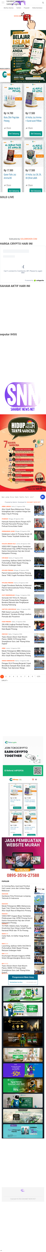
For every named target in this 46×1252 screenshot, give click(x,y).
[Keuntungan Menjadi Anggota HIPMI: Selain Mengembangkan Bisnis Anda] (39, 960)
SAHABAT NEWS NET (34, 502)
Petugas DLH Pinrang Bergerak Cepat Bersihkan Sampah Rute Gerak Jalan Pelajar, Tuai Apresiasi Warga (16, 665)
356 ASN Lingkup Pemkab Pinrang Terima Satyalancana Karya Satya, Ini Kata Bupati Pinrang (16, 626)
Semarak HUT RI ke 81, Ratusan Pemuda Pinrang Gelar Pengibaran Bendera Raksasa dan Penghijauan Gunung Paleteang (15, 601)
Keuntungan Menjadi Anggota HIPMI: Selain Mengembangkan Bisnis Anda (16, 957)
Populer (26, 8)
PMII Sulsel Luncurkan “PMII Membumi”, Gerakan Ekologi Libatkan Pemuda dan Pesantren (16, 614)
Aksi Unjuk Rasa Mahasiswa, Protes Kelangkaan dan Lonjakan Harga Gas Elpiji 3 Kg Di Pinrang (16, 511)
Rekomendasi (37, 8)
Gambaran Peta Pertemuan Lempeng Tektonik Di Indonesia (16, 897)
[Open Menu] (3, 2)
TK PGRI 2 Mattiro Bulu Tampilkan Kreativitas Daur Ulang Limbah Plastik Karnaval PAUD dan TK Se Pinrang (16, 928)
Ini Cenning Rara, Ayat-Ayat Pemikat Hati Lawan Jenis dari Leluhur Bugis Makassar (16, 888)
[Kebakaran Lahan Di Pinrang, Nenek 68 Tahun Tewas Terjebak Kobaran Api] (39, 540)
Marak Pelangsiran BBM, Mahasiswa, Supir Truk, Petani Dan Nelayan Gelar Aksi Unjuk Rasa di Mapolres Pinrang (16, 653)
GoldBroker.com (28, 239)
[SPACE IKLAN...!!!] (28, 82)
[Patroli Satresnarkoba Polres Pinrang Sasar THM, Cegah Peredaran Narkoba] (39, 579)
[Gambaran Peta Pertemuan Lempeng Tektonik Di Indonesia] (39, 900)
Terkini (18, 8)
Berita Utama (8, 8)
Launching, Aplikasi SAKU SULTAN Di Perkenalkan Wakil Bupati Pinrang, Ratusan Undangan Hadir (16, 563)
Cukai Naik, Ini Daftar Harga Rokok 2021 (15, 937)
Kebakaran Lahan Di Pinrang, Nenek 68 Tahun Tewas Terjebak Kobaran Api (17, 535)
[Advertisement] (23, 711)
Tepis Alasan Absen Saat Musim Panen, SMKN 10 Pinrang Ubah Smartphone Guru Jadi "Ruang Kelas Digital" (16, 640)
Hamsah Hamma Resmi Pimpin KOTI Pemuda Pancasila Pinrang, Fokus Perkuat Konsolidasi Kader (16, 524)
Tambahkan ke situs (16, 982)
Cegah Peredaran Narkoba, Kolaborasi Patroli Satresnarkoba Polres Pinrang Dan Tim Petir (17, 587)
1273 (38, 676)
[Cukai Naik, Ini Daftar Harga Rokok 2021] (39, 940)
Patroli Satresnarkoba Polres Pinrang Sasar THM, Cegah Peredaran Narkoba (17, 574)
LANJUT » (5, 680)
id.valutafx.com (31, 982)
